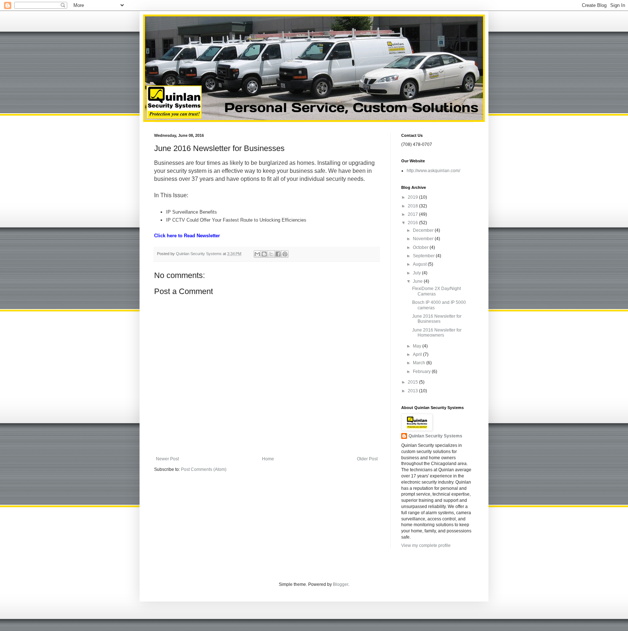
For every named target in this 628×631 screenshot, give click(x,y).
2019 (413, 197)
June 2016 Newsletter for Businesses (437, 319)
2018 (413, 206)
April (418, 354)
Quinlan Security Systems (435, 435)
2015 (413, 382)
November (424, 238)
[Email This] (257, 254)
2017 (413, 214)
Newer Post (167, 458)
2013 (413, 390)
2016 (413, 222)
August (420, 264)
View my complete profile (426, 545)
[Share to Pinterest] (285, 254)
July (417, 272)
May (417, 346)
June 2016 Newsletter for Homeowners (437, 333)
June (418, 281)
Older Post (367, 458)
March (419, 362)
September (424, 255)
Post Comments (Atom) (203, 469)
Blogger (340, 584)
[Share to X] (271, 254)
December (424, 230)
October (421, 247)
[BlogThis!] (264, 254)
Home (268, 458)
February (422, 371)
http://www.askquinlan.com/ (433, 170)
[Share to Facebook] (278, 254)
